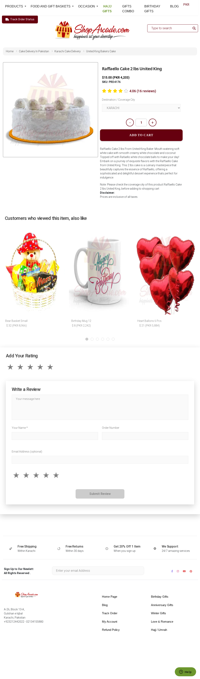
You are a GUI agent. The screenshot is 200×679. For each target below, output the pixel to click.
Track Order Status (22, 19)
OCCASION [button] (87, 6)
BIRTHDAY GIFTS (152, 9)
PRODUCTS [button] (14, 6)
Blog (105, 605)
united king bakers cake (101, 51)
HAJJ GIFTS (107, 9)
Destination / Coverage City (118, 99)
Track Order (109, 613)
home (9, 51)
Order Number (110, 427)
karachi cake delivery (67, 51)
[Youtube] (184, 571)
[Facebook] (172, 571)
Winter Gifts (158, 613)
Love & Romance (162, 621)
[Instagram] (178, 571)
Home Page (109, 596)
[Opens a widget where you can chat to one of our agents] (185, 672)
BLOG (174, 6)
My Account (109, 621)
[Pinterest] (191, 571)
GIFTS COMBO (128, 9)
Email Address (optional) (27, 451)
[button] (86, 339)
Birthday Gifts (159, 596)
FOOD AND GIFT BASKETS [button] (51, 6)
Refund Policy (111, 629)
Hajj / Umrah (159, 629)
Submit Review (100, 494)
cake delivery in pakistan (34, 51)
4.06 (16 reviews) (142, 91)
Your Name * (20, 427)
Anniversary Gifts (162, 605)
